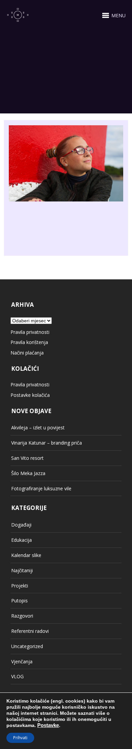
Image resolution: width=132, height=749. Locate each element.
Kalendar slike (26, 555)
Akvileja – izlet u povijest (38, 427)
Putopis (19, 600)
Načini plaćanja (27, 352)
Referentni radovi (30, 631)
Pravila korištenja (29, 342)
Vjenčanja (21, 661)
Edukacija (21, 540)
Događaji (21, 524)
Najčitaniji (22, 570)
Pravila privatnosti (29, 332)
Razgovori (22, 616)
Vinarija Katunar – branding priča (46, 443)
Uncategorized (27, 646)
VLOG (17, 676)
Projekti (19, 585)
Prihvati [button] (20, 738)
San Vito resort (27, 458)
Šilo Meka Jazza (28, 473)
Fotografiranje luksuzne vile (41, 488)
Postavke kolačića (30, 395)
